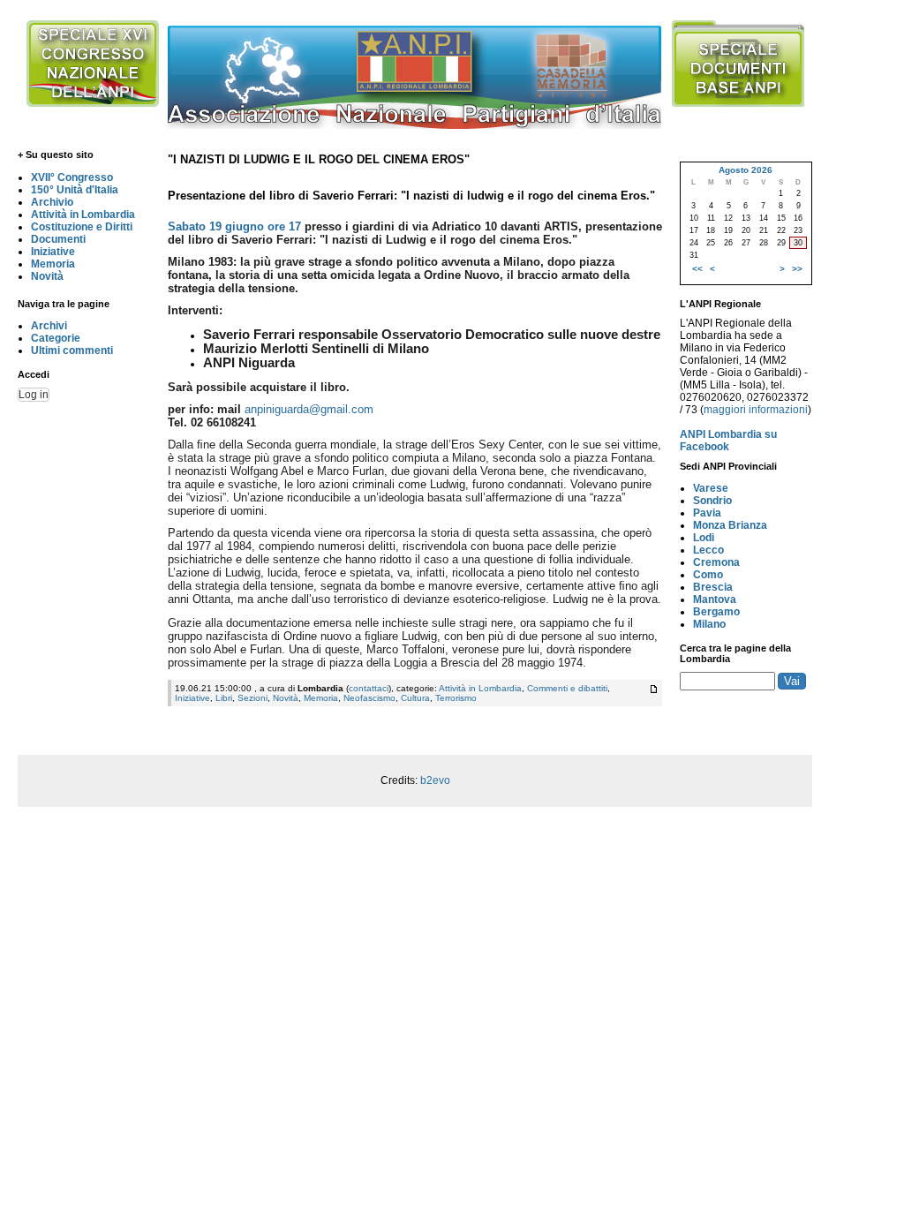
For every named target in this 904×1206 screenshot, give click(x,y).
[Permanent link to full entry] (654, 689)
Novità (47, 276)
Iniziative (53, 251)
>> (797, 269)
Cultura (415, 698)
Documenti (58, 239)
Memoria (53, 264)
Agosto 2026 (745, 170)
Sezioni (252, 698)
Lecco (708, 550)
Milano (709, 624)
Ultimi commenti (72, 350)
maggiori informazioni (756, 409)
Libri (223, 698)
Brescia (713, 587)
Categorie (55, 338)
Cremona (716, 562)
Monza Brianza (730, 525)
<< (697, 269)
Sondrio (712, 500)
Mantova (714, 599)
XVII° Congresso (72, 177)
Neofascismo (369, 698)
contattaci (368, 688)
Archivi (49, 326)
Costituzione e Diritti (81, 227)
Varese (710, 488)
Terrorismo (456, 698)
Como (708, 575)
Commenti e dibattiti (567, 688)
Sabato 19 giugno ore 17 (234, 226)
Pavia (707, 513)
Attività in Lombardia (83, 214)
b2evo (435, 780)
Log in (34, 394)
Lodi (703, 537)
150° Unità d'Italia (74, 190)
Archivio (52, 202)
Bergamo (716, 612)
